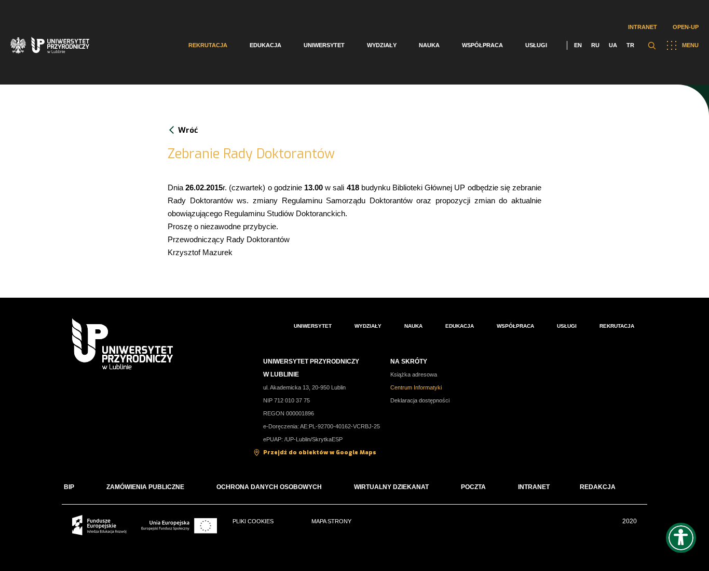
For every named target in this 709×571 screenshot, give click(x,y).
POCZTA (473, 487)
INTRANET (534, 487)
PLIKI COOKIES (253, 521)
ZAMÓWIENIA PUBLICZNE (145, 487)
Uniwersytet (324, 45)
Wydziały (382, 45)
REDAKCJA (598, 487)
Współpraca (482, 45)
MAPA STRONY (331, 521)
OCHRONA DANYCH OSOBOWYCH (269, 487)
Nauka (429, 45)
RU (595, 45)
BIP (69, 487)
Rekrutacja (207, 45)
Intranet (642, 27)
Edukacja (265, 45)
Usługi (536, 45)
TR (630, 45)
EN (578, 45)
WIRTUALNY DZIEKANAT (391, 487)
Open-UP (686, 27)
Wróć (188, 130)
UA (613, 45)
